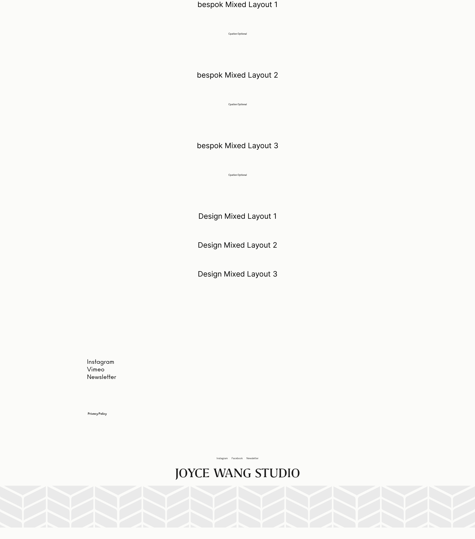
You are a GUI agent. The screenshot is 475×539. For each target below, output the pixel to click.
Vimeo (95, 369)
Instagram (222, 458)
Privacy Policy (97, 413)
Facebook (237, 458)
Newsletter (101, 377)
